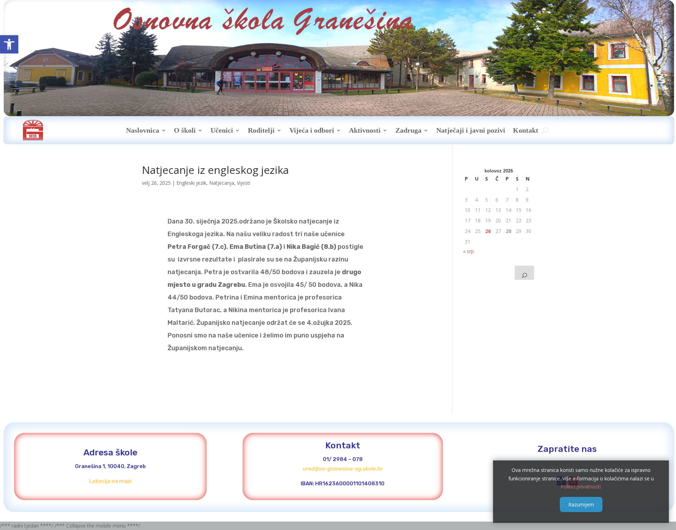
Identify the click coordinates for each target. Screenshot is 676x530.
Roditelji (261, 130)
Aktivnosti (365, 130)
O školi (185, 130)
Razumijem (581, 504)
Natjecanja (221, 182)
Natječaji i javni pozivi (470, 130)
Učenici (222, 130)
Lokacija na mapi (110, 481)
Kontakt (525, 130)
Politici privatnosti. (581, 486)
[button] (9, 44)
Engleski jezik (191, 182)
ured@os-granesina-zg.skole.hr (343, 469)
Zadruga (408, 130)
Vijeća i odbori (311, 130)
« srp (468, 251)
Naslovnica (142, 130)
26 (488, 231)
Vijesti (243, 182)
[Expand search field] (524, 273)
